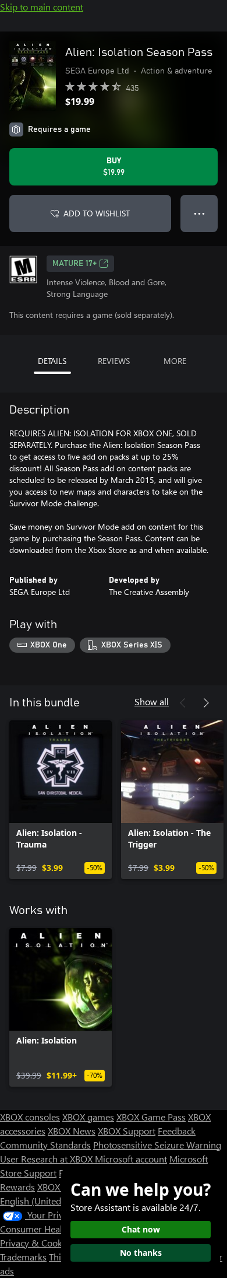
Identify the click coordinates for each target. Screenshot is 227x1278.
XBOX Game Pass (151, 1117)
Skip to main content (41, 7)
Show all (151, 701)
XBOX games (88, 1117)
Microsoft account (131, 1159)
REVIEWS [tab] (114, 360)
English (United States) (45, 1201)
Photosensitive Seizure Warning (157, 1145)
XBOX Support (126, 1131)
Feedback (177, 1131)
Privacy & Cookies (36, 1243)
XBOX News (71, 1131)
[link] (60, 799)
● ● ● (199, 213)
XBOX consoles (30, 1117)
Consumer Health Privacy (51, 1229)
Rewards (17, 1187)
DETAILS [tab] (52, 360)
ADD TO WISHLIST (96, 213)
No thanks (141, 1252)
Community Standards (45, 1145)
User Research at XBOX (47, 1159)
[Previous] (182, 703)
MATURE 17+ (74, 264)
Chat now (141, 1229)
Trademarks (23, 1257)
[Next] (206, 703)
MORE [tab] (175, 360)
